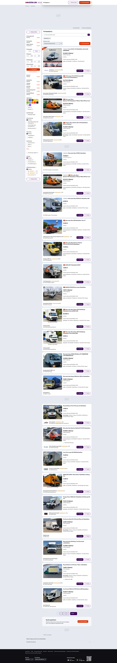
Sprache (27, 657)
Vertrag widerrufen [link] (38, 651)
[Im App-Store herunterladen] (71, 660)
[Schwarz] (37, 102)
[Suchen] (89, 35)
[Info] (36, 167)
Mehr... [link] (27, 148)
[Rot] (35, 102)
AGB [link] (32, 651)
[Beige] (27, 100)
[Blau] (30, 100)
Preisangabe (29, 49)
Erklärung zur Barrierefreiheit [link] (73, 651)
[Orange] (32, 102)
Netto (36, 51)
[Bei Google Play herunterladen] (80, 660)
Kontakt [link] (45, 651)
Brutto (30, 51)
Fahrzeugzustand (30, 36)
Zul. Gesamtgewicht (30, 89)
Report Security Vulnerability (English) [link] (33, 653)
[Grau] (30, 102)
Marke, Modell (29, 44)
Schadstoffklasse (30, 93)
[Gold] (37, 100)
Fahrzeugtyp (29, 41)
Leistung (28, 83)
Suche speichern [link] (33, 71)
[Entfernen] (50, 38)
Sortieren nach (46, 41)
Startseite (27, 6)
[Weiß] (32, 105)
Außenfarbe (29, 98)
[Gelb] (35, 100)
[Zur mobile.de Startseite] (36, 2)
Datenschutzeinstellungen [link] (60, 651)
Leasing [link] (64, 56)
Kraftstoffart (29, 80)
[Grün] (27, 102)
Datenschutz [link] (50, 651)
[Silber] (27, 105)
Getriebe (28, 86)
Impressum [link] (27, 651)
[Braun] (32, 100)
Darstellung (37, 657)
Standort (28, 75)
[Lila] (30, 105)
